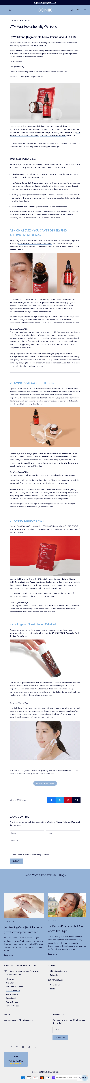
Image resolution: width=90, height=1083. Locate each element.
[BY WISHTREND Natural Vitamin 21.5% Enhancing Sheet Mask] (45, 555)
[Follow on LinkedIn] (35, 1047)
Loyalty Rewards (13, 990)
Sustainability (12, 998)
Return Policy (56, 975)
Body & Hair (34, 971)
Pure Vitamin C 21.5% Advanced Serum (39, 218)
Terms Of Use (12, 1002)
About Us (10, 979)
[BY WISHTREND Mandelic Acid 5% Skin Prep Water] (45, 659)
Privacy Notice (12, 1006)
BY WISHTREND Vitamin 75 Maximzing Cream (57, 454)
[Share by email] (76, 800)
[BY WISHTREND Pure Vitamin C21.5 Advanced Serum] (45, 273)
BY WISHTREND (40, 45)
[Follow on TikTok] (29, 1047)
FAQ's (52, 988)
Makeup (26, 971)
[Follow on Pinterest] (17, 1047)
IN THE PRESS (52, 921)
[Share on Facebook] (51, 800)
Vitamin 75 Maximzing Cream (53, 135)
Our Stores (11, 983)
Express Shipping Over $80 (45, 2)
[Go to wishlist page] (78, 10)
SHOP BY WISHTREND (45, 783)
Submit (16, 861)
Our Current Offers (14, 987)
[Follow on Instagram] (11, 1047)
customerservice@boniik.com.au (18, 1020)
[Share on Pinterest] (68, 800)
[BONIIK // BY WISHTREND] (45, 103)
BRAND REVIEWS (25, 21)
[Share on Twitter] (60, 800)
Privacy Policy (62, 822)
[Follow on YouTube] (23, 1047)
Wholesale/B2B (12, 994)
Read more (8, 955)
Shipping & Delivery (58, 971)
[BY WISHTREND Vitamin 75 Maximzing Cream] (45, 427)
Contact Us (55, 985)
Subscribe (60, 1038)
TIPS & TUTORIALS (10, 922)
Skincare (18, 971)
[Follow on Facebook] (5, 1047)
